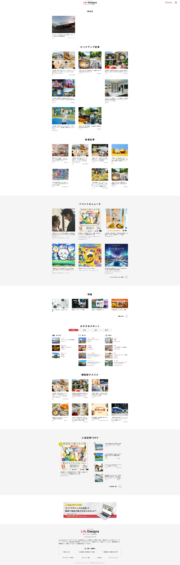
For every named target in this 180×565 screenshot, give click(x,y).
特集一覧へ (121, 316)
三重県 (95, 330)
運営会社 (100, 557)
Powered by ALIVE (89, 536)
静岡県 (106, 330)
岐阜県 (84, 330)
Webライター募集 (86, 557)
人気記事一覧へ (113, 486)
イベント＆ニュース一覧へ (117, 277)
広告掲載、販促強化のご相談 (87, 552)
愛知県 (73, 330)
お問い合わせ (66, 552)
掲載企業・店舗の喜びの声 (111, 552)
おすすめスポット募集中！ (68, 557)
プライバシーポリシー (114, 557)
